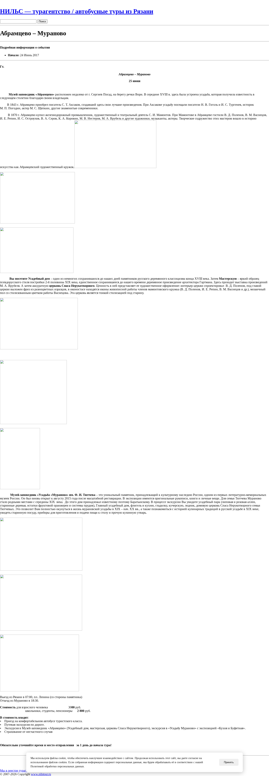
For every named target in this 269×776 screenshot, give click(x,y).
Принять (229, 762)
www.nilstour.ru (41, 774)
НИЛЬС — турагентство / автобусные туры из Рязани (76, 11)
